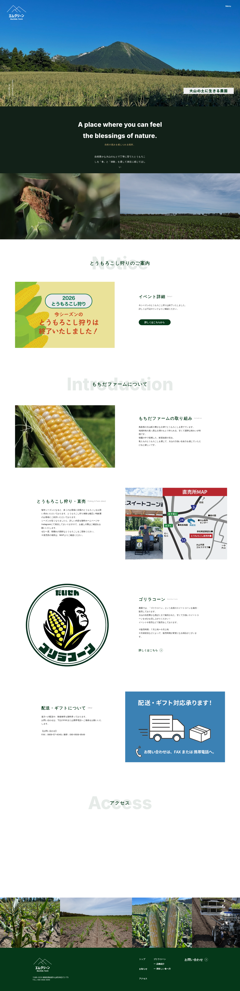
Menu (228, 6)
